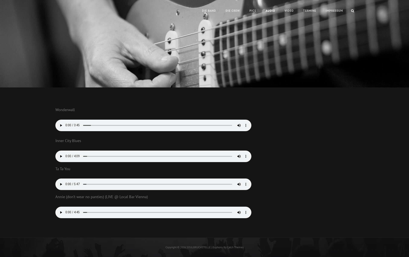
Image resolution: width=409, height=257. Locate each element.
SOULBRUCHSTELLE (199, 247)
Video (289, 11)
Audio (270, 11)
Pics (252, 11)
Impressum (334, 11)
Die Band (209, 11)
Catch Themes (235, 247)
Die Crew (233, 11)
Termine (309, 11)
